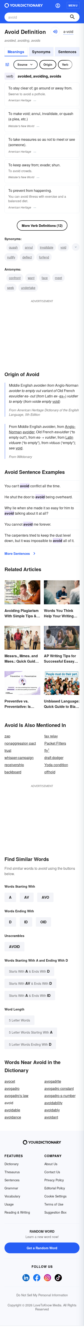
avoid (14, 946)
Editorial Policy (54, 1188)
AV (26, 897)
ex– (62, 396)
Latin (69, 437)
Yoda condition (56, 764)
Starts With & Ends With (29, 971)
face (45, 277)
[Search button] (72, 17)
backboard (12, 771)
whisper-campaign (19, 757)
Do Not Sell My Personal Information (42, 1295)
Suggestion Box (55, 1212)
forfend (44, 257)
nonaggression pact (20, 743)
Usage (9, 1204)
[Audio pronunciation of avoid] (55, 31)
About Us (50, 1164)
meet (58, 277)
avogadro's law (16, 1095)
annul (29, 247)
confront (15, 277)
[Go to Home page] (23, 5)
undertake (28, 287)
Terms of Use (53, 1204)
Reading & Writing (17, 1212)
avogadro (11, 1088)
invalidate (46, 247)
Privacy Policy (54, 1180)
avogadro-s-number (59, 1095)
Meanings (16, 51)
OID (43, 921)
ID (26, 921)
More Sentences (17, 553)
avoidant (51, 1117)
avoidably (52, 1109)
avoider (28, 431)
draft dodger (53, 757)
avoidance (12, 1117)
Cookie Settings (55, 1196)
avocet (9, 1081)
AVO (45, 897)
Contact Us (52, 1172)
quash (13, 247)
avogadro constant (59, 1088)
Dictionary (11, 1164)
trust (7, 750)
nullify (11, 257)
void (63, 247)
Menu (73, 5)
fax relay (51, 736)
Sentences (67, 51)
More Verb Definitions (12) (42, 225)
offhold (49, 771)
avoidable (12, 1109)
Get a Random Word (42, 1248)
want (31, 277)
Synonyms (41, 51)
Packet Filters (55, 743)
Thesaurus (12, 1172)
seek (10, 287)
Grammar (11, 1188)
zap (7, 736)
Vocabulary (12, 1196)
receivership (14, 764)
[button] (57, 5)
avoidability (53, 1102)
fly (47, 750)
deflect (27, 257)
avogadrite (52, 1081)
